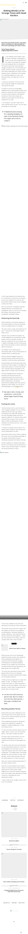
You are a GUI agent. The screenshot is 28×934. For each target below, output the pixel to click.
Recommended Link (16, 888)
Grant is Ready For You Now (14, 849)
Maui (20, 88)
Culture (14, 7)
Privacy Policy (21, 902)
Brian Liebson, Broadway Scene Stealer (14, 881)
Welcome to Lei (6, 902)
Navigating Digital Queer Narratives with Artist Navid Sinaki (14, 891)
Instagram (17, 386)
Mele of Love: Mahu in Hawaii (17, 648)
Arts (12, 838)
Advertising (14, 902)
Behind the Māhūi (14, 841)
